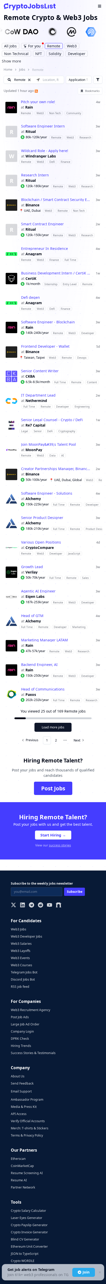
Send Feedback (22, 1083)
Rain (29, 107)
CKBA (30, 376)
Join (86, 1272)
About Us (17, 1076)
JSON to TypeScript (24, 1253)
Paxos (30, 694)
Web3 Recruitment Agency (30, 1010)
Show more (11, 61)
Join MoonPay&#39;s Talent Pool (48, 444)
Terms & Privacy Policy (27, 1135)
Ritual (30, 131)
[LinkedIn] (22, 905)
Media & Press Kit (24, 1107)
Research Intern (35, 175)
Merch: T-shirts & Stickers (29, 1128)
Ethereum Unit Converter (29, 1246)
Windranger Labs (40, 156)
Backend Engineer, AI (39, 664)
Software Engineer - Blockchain (48, 322)
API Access (18, 1114)
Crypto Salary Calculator (28, 1210)
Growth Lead (32, 567)
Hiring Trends (21, 1046)
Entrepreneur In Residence (44, 248)
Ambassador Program (27, 1099)
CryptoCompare (39, 547)
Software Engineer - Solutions (46, 493)
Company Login (22, 1031)
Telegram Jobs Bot (24, 972)
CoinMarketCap (22, 1166)
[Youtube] (49, 905)
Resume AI (19, 1180)
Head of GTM (32, 616)
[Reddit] (40, 905)
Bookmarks (92, 91)
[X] (13, 905)
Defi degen (30, 297)
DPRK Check (20, 1038)
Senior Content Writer (40, 371)
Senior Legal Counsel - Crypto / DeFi (52, 420)
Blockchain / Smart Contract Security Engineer (56, 199)
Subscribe (74, 891)
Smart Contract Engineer (42, 224)
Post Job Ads (20, 1017)
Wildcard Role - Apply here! (44, 151)
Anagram (33, 254)
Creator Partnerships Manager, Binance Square (56, 469)
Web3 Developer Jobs (26, 936)
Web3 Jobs (18, 929)
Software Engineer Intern (43, 126)
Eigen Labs (35, 596)
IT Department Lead (38, 395)
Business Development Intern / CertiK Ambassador (56, 273)
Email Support (21, 1091)
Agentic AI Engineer (38, 591)
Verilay (31, 572)
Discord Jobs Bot (23, 979)
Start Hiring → (53, 835)
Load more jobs (53, 727)
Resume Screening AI (27, 1173)
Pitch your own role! (38, 102)
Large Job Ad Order (25, 1024)
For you (34, 46)
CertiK (30, 278)
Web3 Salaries (21, 943)
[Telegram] (31, 905)
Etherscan (18, 1158)
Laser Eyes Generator (26, 1218)
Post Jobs (53, 788)
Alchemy (33, 499)
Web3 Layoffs (20, 951)
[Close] (99, 1272)
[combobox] (79, 80)
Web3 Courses (21, 965)
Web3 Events (20, 958)
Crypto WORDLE (22, 1261)
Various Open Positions (41, 542)
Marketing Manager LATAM (44, 640)
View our (53, 845)
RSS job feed (20, 986)
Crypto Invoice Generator (29, 1232)
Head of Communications (43, 689)
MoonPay (33, 450)
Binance (32, 205)
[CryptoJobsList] (30, 6)
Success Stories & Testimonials (33, 1053)
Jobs (22, 69)
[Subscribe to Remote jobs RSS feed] (36, 91)
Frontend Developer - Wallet (45, 346)
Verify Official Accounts (28, 1121)
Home (8, 69)
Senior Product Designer (42, 517)
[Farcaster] (58, 905)
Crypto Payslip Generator (29, 1225)
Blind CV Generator (25, 1239)
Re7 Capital (35, 425)
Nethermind (36, 400)
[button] (53, 107)
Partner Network (23, 1187)
